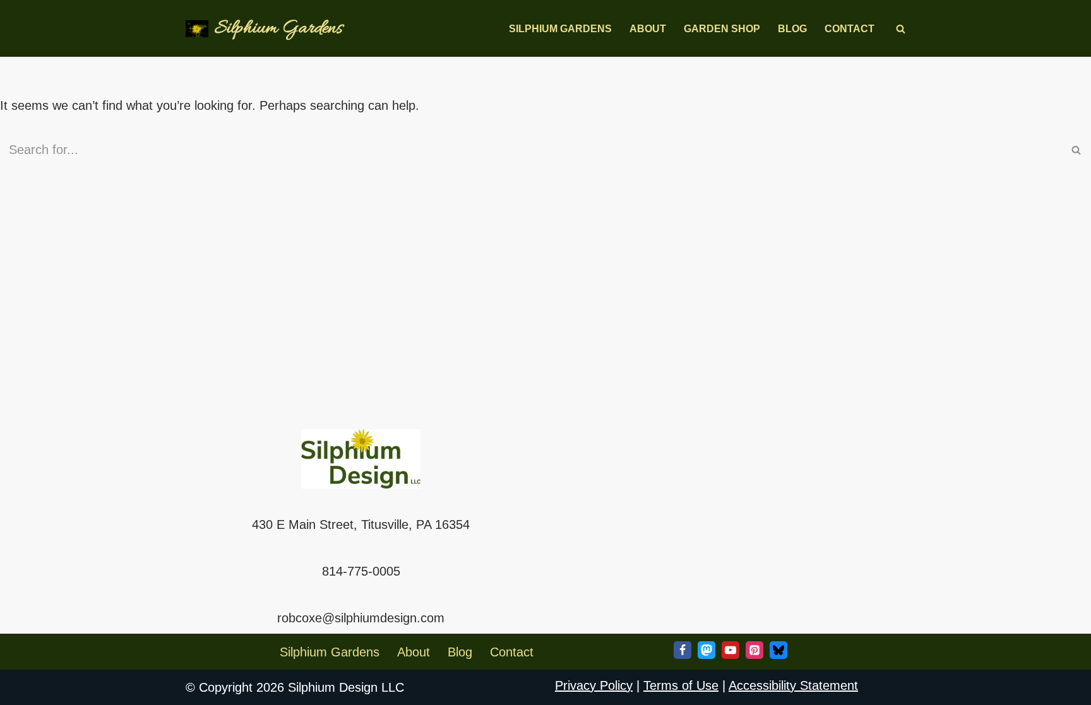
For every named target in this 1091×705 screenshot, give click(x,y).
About (647, 28)
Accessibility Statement (793, 685)
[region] (164, 613)
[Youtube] (730, 650)
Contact (849, 28)
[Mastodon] (706, 650)
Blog (792, 28)
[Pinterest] (754, 650)
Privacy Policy (594, 685)
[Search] (900, 28)
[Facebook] (682, 650)
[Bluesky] (778, 650)
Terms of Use (680, 685)
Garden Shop (722, 28)
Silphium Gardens (560, 28)
